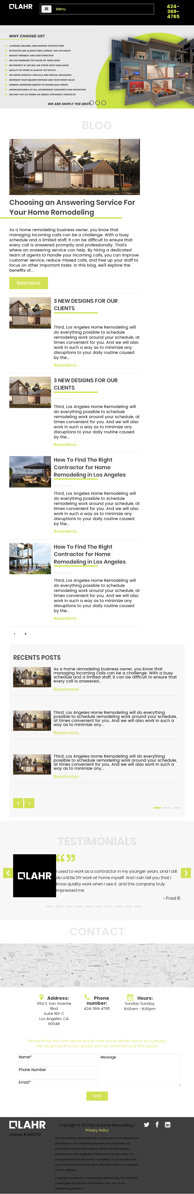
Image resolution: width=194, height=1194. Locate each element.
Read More (28, 283)
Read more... (68, 689)
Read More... (66, 365)
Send (97, 1096)
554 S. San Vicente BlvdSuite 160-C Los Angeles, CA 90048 (54, 1013)
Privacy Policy (97, 1130)
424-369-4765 (173, 11)
